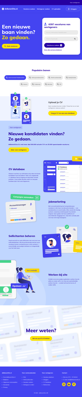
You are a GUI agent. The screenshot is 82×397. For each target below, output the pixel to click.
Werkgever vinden (28, 385)
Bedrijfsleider (72, 77)
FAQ (24, 377)
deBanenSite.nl (43, 393)
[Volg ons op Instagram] (64, 384)
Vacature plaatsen (48, 377)
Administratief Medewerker (16, 77)
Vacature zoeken (28, 382)
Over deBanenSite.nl (9, 377)
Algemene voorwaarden (10, 382)
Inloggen (45, 379)
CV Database (47, 382)
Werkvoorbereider (56, 77)
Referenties (46, 385)
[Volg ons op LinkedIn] (69, 384)
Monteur (49, 84)
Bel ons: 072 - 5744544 (70, 377)
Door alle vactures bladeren (53, 50)
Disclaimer (6, 385)
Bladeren (5, 379)
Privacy (5, 387)
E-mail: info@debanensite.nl (71, 379)
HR (60, 84)
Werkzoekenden (28, 379)
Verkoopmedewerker (37, 77)
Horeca (25, 84)
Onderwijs (37, 84)
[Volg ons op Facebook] (74, 384)
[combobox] (61, 32)
